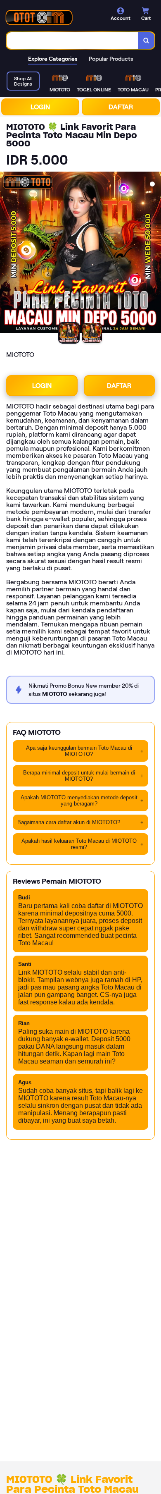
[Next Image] (154, 253)
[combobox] (72, 40)
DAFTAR (121, 106)
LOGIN (40, 106)
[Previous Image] (6, 253)
